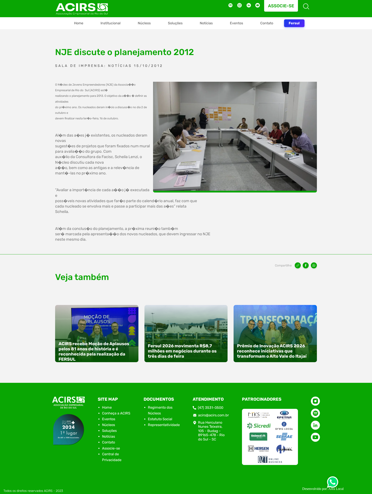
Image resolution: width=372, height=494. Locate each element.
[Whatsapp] (332, 483)
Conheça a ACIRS (116, 413)
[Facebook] (306, 265)
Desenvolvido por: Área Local (323, 489)
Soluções (175, 23)
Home (78, 23)
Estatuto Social (160, 419)
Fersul (294, 23)
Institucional (111, 23)
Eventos (236, 23)
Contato (266, 23)
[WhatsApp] (314, 265)
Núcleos (144, 23)
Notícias (206, 23)
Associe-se (281, 5)
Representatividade (164, 425)
